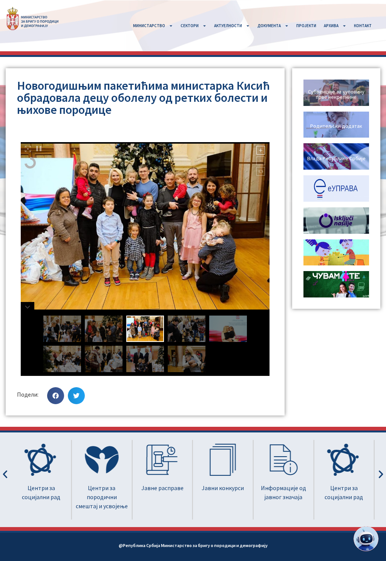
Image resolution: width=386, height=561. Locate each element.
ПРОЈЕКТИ (306, 25)
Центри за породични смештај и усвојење (102, 497)
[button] (55, 395)
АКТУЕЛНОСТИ (228, 25)
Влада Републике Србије (336, 158)
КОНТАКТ (363, 25)
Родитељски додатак (336, 126)
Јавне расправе (162, 488)
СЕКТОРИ (190, 25)
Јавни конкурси (223, 488)
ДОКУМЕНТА (269, 25)
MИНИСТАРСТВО (149, 25)
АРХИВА (331, 25)
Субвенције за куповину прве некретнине (336, 94)
